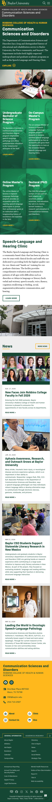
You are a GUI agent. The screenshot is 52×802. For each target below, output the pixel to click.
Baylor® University (24, 796)
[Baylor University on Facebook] (16, 793)
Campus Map (8, 758)
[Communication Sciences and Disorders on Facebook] (5, 682)
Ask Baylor (7, 747)
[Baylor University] (15, 3)
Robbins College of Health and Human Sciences (24, 9)
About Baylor (8, 740)
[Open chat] (45, 795)
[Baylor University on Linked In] (31, 793)
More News (42, 346)
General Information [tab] (12, 735)
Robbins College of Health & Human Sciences (23, 674)
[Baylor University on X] (26, 793)
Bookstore (7, 751)
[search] (43, 3)
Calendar (7, 754)
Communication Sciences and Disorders (21, 13)
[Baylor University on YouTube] (41, 793)
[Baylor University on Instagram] (21, 793)
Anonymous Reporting (11, 766)
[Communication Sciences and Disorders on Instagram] (11, 682)
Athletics (7, 743)
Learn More (11, 298)
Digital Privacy (9, 779)
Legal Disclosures (10, 783)
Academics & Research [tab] (35, 735)
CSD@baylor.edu (14, 697)
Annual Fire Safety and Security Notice (12, 771)
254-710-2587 (14, 701)
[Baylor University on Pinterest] (36, 793)
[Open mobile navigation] (49, 3)
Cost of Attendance (10, 776)
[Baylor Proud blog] (11, 793)
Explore (6, 65)
